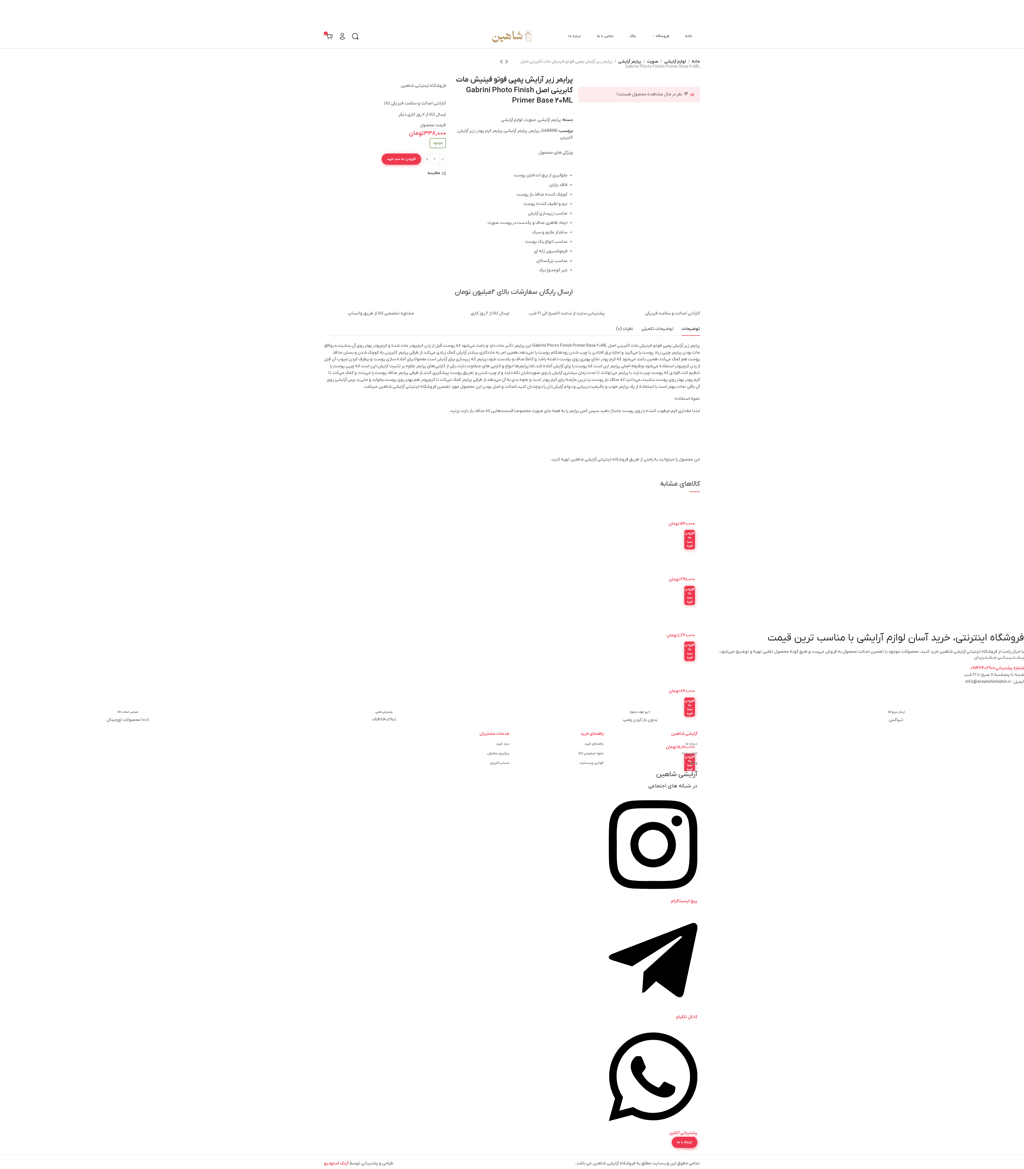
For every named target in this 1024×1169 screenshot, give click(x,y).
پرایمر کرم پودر (489, 131)
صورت (652, 61)
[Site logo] (512, 36)
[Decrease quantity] (442, 159)
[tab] (691, 329)
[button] (689, 539)
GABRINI (549, 131)
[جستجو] (355, 36)
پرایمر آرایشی (629, 61)
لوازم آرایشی (675, 61)
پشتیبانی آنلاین (683, 1133)
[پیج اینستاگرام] (653, 894)
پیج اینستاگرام (684, 901)
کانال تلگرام (686, 1017)
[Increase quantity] (427, 159)
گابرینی (566, 137)
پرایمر (534, 131)
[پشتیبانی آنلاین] (653, 1126)
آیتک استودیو (336, 1163)
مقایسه (433, 173)
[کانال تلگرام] (653, 1010)
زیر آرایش (466, 131)
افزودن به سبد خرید (401, 159)
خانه (696, 61)
